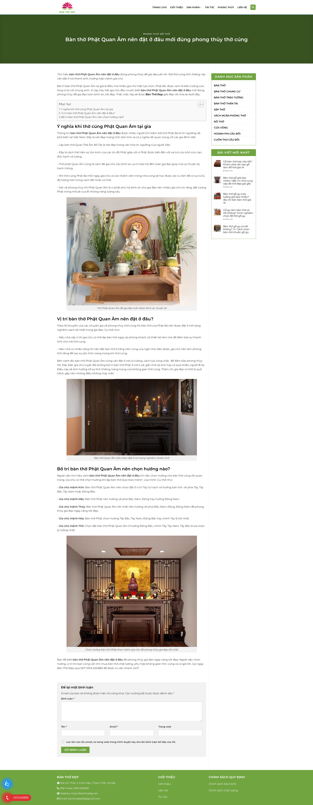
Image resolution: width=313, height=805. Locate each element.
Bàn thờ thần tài (226, 103)
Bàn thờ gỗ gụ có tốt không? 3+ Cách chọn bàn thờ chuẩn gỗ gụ (236, 229)
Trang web (164, 726)
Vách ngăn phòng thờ (230, 115)
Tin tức (209, 7)
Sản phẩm (193, 7)
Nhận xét (228, 171)
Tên (64, 726)
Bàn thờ (220, 85)
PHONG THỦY (226, 7)
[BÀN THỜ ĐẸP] (73, 7)
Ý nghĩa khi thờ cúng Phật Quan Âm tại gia (87, 109)
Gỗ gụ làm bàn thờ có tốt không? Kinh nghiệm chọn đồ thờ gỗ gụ (238, 213)
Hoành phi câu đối (227, 133)
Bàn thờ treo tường (228, 97)
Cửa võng (221, 127)
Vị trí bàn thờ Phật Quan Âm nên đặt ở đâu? (88, 113)
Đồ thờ (219, 121)
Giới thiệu (176, 7)
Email (114, 726)
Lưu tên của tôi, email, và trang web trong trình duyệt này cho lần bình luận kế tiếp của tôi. (121, 742)
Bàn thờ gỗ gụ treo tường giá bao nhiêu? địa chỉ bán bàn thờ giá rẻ (237, 198)
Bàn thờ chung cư (227, 91)
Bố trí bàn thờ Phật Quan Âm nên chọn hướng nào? (92, 117)
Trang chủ (159, 7)
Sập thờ (219, 109)
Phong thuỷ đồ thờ (156, 34)
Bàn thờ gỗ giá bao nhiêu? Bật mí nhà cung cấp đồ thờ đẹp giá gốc (238, 180)
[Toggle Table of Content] (199, 104)
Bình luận (68, 698)
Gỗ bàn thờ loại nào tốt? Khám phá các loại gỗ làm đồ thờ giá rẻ (237, 164)
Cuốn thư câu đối (226, 139)
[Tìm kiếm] (253, 7)
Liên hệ (242, 7)
